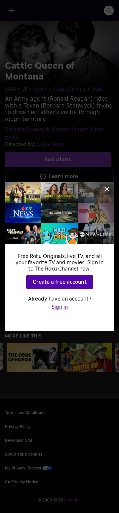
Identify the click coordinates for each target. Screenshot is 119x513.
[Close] (106, 189)
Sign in (60, 307)
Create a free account (60, 282)
